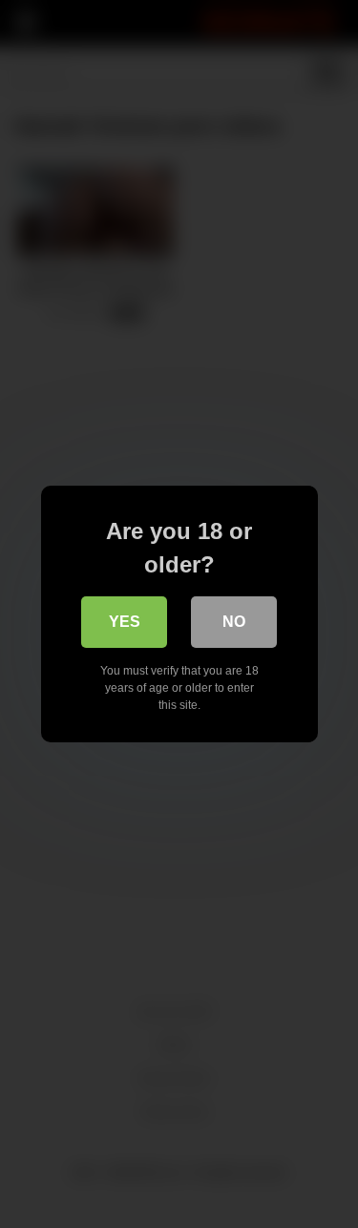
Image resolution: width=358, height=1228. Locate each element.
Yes (124, 622)
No (233, 622)
